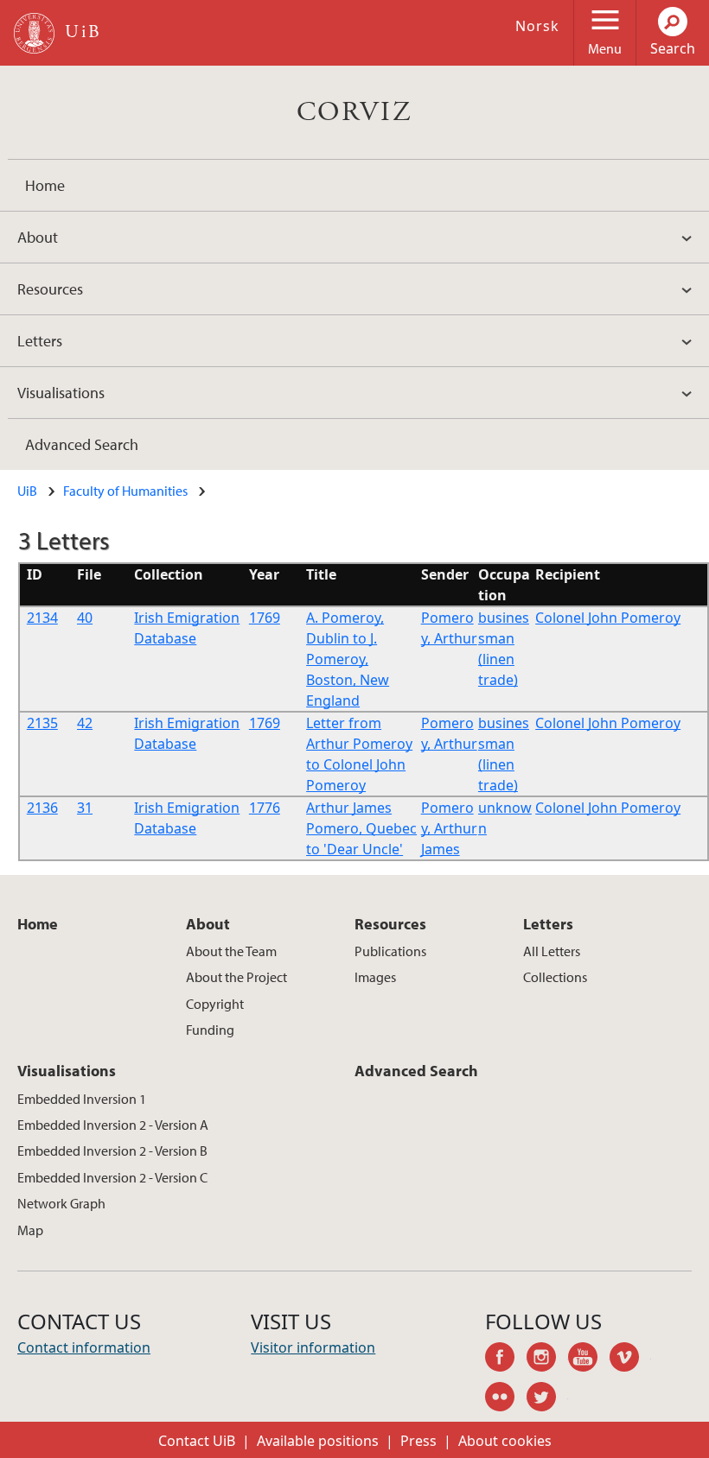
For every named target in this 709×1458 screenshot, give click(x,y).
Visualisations (61, 393)
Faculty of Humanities (125, 490)
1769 (264, 617)
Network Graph (61, 1203)
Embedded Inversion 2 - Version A (112, 1124)
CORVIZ (354, 112)
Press (418, 1440)
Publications (390, 951)
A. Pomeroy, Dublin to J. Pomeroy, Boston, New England (347, 659)
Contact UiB (196, 1440)
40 (85, 617)
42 (85, 722)
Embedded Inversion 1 (81, 1098)
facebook (506, 1359)
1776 (264, 807)
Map (30, 1230)
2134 (42, 617)
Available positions (318, 1440)
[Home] (34, 33)
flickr (506, 1399)
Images (375, 977)
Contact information (83, 1347)
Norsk (537, 25)
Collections (555, 977)
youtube (589, 1359)
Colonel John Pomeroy (607, 617)
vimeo (630, 1359)
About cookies (505, 1440)
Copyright (215, 1003)
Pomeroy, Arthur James (449, 828)
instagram (547, 1359)
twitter (547, 1399)
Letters (39, 341)
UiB (27, 490)
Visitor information (313, 1347)
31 (85, 807)
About (37, 237)
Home (45, 185)
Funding (210, 1029)
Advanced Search (81, 444)
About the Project (236, 977)
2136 (42, 807)
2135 (42, 722)
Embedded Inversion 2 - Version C (112, 1177)
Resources (50, 289)
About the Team (231, 951)
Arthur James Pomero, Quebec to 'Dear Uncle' (361, 828)
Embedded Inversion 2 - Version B (112, 1150)
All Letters (551, 951)
